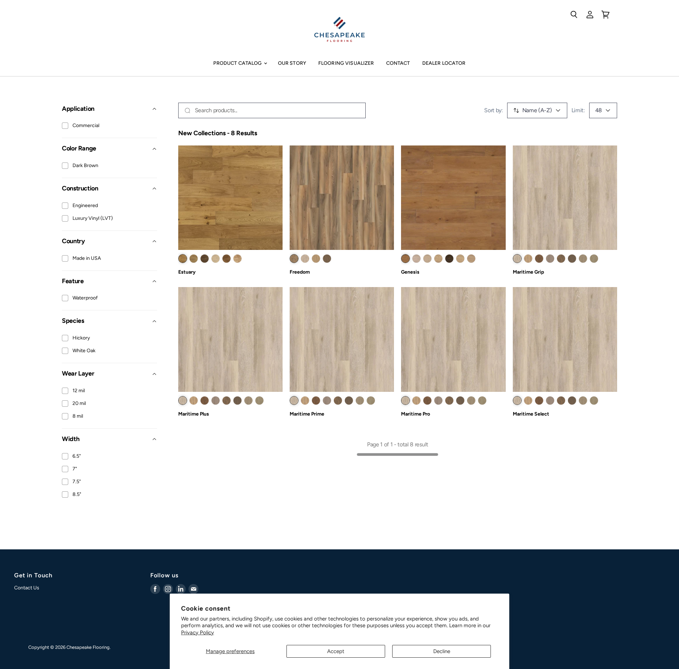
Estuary (187, 272)
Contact (398, 63)
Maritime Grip (528, 272)
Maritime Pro (415, 414)
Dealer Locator (444, 63)
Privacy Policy (197, 632)
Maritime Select (531, 414)
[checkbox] (65, 125)
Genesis (410, 272)
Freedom (300, 272)
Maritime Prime (307, 414)
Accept (335, 651)
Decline (441, 651)
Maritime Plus (193, 414)
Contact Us (26, 588)
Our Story (292, 63)
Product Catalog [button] (238, 63)
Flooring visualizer (346, 63)
